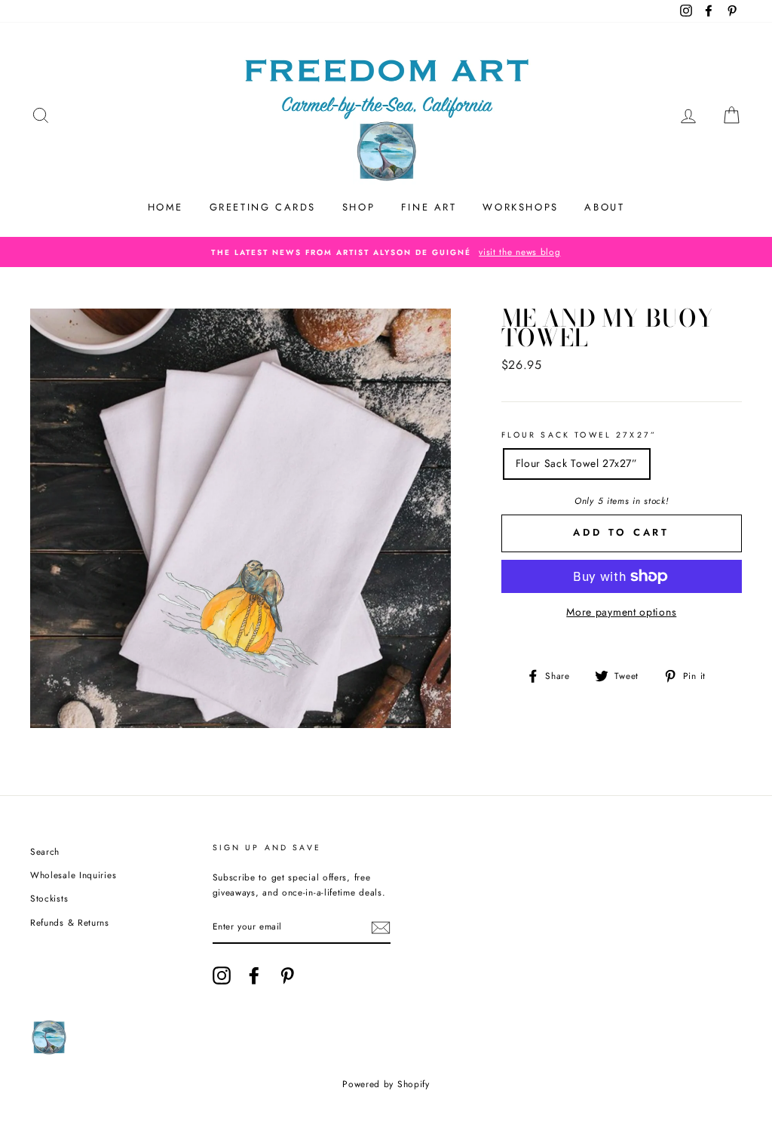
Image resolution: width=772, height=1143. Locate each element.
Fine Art (429, 207)
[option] (386, 252)
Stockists (49, 898)
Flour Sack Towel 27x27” (579, 435)
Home (165, 207)
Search (45, 851)
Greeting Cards (263, 207)
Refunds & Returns (69, 922)
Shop (358, 207)
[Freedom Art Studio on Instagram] (222, 975)
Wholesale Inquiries (73, 874)
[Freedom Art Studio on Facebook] (254, 975)
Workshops (520, 207)
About (604, 207)
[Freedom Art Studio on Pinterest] (287, 975)
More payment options (621, 611)
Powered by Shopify (386, 1084)
